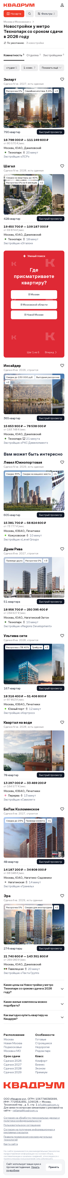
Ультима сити (15, 636)
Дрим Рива (13, 549)
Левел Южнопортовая (23, 462)
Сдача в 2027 (13, 1064)
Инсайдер (12, 366)
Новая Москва (13, 1043)
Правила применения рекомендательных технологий (28, 1138)
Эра (7, 896)
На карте (16, 13)
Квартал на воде (18, 722)
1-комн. (29, 67)
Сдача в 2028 (13, 1068)
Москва (9, 1039)
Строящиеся (43, 1043)
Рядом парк (43, 1050)
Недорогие (42, 1047)
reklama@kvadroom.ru (25, 1110)
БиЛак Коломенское (21, 809)
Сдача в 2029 (13, 1072)
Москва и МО (12, 1050)
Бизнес (40, 1064)
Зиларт (10, 79)
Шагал (9, 166)
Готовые (40, 1039)
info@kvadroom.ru (48, 1104)
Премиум (41, 1072)
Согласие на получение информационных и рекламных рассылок (29, 1131)
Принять (54, 1167)
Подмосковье (13, 1047)
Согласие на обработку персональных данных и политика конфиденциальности (32, 1119)
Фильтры (48, 13)
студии (11, 67)
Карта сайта (11, 1144)
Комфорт (41, 1060)
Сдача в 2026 (13, 1060)
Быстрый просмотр (50, 132)
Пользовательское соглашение (22, 1125)
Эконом (40, 1068)
